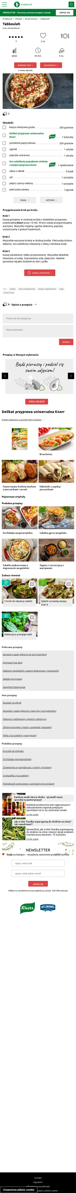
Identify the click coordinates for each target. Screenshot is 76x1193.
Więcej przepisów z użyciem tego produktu (22, 420)
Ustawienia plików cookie (18, 1189)
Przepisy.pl (7, 18)
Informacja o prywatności (38, 1186)
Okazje (18, 18)
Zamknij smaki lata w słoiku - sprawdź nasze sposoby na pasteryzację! (38, 798)
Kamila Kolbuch (14, 28)
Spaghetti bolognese (14, 687)
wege (61, 289)
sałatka (12, 289)
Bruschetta (46, 454)
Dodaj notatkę (40, 272)
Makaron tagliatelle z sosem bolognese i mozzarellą (31, 670)
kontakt (38, 1177)
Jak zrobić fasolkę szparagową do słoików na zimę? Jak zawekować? (42, 823)
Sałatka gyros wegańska (53, 533)
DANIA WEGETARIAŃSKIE (27, 289)
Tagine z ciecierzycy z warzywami (52, 566)
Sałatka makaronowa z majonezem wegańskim (16, 566)
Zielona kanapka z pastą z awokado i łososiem (27, 727)
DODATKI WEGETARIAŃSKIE (47, 289)
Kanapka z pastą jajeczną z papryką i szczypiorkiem (29, 710)
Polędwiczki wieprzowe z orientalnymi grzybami (28, 783)
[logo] (23, 4)
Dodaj (66, 342)
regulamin (38, 1182)
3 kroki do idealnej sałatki (18, 601)
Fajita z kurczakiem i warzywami (19, 735)
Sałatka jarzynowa (12, 679)
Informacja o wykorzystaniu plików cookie (38, 1190)
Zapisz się (38, 884)
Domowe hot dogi (12, 662)
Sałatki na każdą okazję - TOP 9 (54, 602)
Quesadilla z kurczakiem (16, 775)
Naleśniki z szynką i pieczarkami (50, 488)
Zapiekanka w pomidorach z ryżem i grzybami (27, 767)
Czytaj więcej (32, 815)
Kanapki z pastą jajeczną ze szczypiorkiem (25, 654)
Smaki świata (31, 18)
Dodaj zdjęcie (37, 401)
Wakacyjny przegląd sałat (18, 634)
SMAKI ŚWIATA (9, 293)
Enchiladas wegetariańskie (18, 533)
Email (23, 200)
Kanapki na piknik (12, 702)
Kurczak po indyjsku (13, 751)
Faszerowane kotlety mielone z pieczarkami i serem (19, 488)
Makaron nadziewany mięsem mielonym (24, 719)
